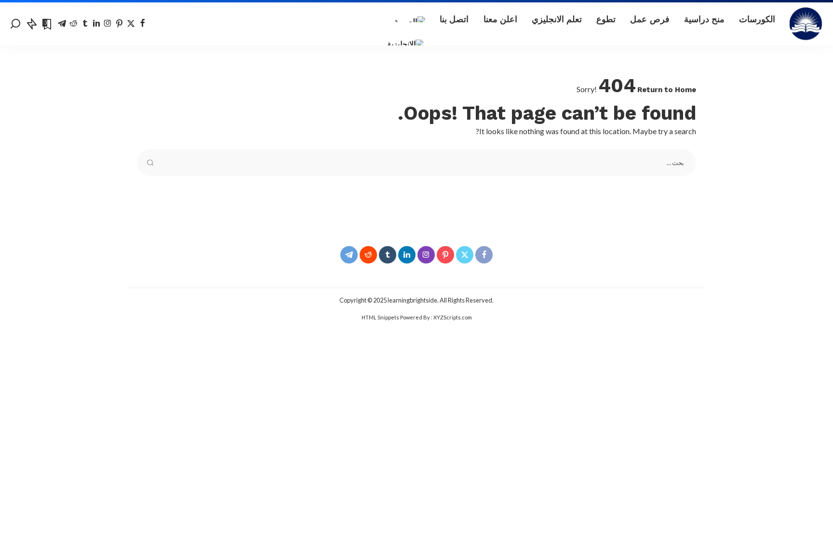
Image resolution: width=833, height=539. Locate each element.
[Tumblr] (85, 23)
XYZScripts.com (452, 317)
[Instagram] (108, 23)
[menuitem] (409, 19)
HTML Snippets (380, 317)
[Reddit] (73, 23)
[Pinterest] (119, 23)
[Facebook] (142, 23)
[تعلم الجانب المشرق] (806, 24)
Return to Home (666, 89)
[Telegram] (62, 23)
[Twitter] (131, 23)
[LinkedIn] (96, 23)
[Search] (15, 23)
